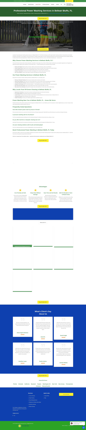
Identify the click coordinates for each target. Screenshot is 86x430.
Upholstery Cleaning (32, 403)
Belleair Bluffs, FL (43, 222)
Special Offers (38, 4)
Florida (15, 383)
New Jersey (61, 383)
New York (54, 383)
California (26, 383)
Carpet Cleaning (31, 397)
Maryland (33, 383)
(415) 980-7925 (69, 5)
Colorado (20, 383)
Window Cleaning (32, 405)
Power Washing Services (33, 399)
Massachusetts (46, 385)
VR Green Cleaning (46, 4)
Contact (57, 4)
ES (61, 4)
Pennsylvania (69, 383)
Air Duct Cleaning (32, 395)
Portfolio (52, 4)
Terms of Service (65, 424)
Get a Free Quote (66, 393)
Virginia (39, 383)
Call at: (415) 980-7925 (43, 49)
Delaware (38, 385)
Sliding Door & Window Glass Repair (35, 401)
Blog (45, 397)
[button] (13, 163)
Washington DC (47, 383)
